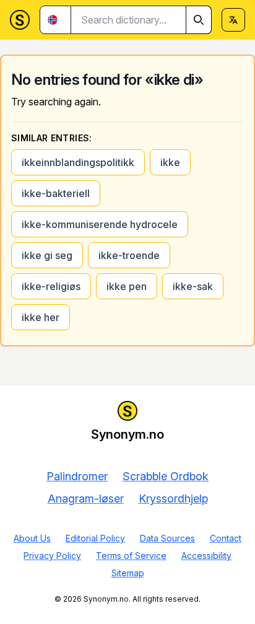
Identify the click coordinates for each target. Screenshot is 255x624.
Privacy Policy (52, 555)
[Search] (199, 20)
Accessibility (206, 555)
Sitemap (127, 573)
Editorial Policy (95, 538)
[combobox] (141, 20)
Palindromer (77, 476)
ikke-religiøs (51, 286)
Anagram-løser (86, 498)
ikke (170, 162)
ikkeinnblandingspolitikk (78, 162)
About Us (32, 538)
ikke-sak (193, 286)
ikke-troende (129, 255)
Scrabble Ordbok (166, 476)
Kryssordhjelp (173, 498)
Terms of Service (131, 555)
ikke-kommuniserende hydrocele (100, 224)
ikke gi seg (47, 255)
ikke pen (126, 286)
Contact (225, 538)
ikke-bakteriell (56, 193)
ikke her (40, 317)
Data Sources (167, 538)
